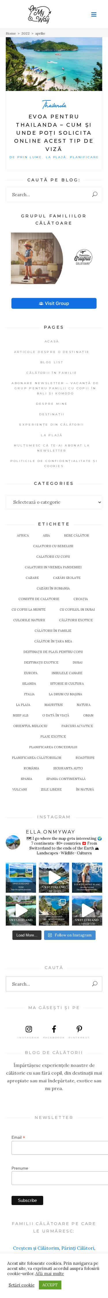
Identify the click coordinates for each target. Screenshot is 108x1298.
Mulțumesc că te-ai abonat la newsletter (52, 448)
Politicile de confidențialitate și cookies (54, 463)
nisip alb (20, 715)
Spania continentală (66, 779)
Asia (46, 535)
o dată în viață (55, 715)
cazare (32, 578)
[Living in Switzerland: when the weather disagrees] (21, 878)
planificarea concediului (53, 747)
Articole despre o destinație (52, 352)
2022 (25, 33)
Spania (26, 779)
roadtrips (84, 758)
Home (11, 33)
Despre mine (52, 404)
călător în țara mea (53, 641)
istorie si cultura (67, 684)
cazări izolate (67, 578)
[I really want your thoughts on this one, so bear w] (87, 878)
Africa (23, 535)
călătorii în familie (53, 631)
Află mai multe (49, 1273)
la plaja (23, 705)
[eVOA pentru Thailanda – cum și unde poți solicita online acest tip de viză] (54, 64)
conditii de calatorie (38, 599)
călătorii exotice (76, 620)
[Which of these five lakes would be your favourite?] (54, 878)
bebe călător (76, 535)
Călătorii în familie (51, 373)
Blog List (51, 362)
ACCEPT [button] (50, 1285)
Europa (30, 673)
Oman (88, 715)
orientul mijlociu (30, 726)
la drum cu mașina (65, 694)
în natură (85, 789)
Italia (29, 694)
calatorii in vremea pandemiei (53, 567)
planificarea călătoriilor (36, 758)
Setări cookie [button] (22, 1285)
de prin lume (26, 157)
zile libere (51, 789)
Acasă (52, 341)
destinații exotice (41, 662)
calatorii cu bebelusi (53, 546)
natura (83, 705)
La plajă (56, 157)
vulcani (19, 789)
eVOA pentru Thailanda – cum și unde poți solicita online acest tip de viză (54, 133)
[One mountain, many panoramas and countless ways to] (54, 911)
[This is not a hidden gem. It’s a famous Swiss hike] (87, 911)
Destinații (52, 414)
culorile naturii (29, 620)
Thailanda (54, 105)
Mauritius (53, 705)
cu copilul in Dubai (77, 610)
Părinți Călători (77, 1248)
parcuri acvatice (77, 726)
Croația (80, 599)
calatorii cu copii (53, 557)
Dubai (77, 662)
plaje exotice (53, 737)
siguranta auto (68, 768)
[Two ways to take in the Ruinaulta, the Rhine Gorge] (21, 911)
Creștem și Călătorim (36, 1248)
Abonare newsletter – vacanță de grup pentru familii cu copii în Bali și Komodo (55, 388)
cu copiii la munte (29, 610)
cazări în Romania (53, 588)
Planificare (84, 157)
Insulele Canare (67, 673)
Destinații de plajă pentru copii (53, 652)
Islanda (29, 684)
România (31, 768)
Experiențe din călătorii (51, 424)
